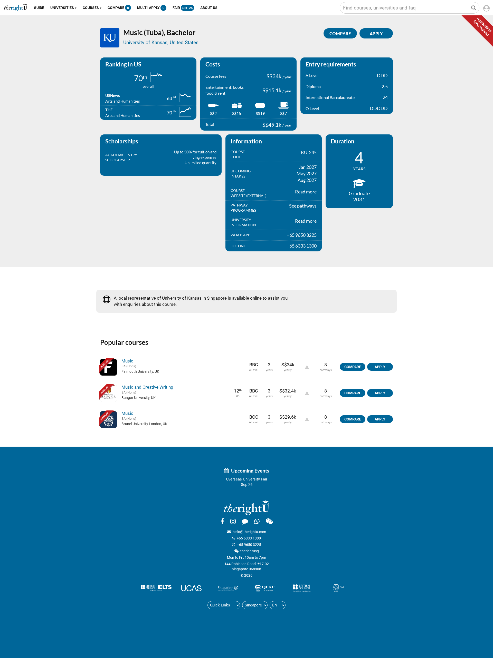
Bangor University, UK (138, 398)
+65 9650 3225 (249, 545)
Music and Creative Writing (147, 387)
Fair (183, 8)
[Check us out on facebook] (222, 521)
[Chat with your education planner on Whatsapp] (257, 521)
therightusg (249, 551)
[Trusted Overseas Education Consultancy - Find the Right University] (246, 507)
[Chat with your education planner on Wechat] (269, 521)
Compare (118, 8)
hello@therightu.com (249, 532)
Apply (380, 367)
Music (127, 361)
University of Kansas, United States (160, 42)
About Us (208, 8)
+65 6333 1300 (249, 538)
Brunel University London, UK (144, 424)
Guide (39, 8)
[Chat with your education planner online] (245, 521)
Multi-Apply (150, 8)
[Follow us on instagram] (233, 521)
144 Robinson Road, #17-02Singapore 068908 (246, 566)
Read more (306, 191)
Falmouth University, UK (140, 371)
